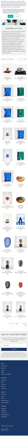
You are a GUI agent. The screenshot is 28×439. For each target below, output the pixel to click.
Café (2, 396)
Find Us (3, 398)
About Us (3, 394)
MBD (7, 429)
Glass (2, 382)
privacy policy (18, 352)
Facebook (3, 408)
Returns (3, 370)
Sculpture (3, 384)
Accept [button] (10, 16)
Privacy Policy (4, 402)
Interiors (3, 386)
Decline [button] (17, 16)
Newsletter (3, 416)
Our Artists (3, 380)
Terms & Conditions (6, 374)
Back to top (4, 430)
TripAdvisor (4, 412)
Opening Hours (5, 400)
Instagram (3, 410)
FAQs (2, 372)
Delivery (3, 368)
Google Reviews (5, 414)
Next (26, 59)
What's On (3, 388)
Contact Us (4, 366)
